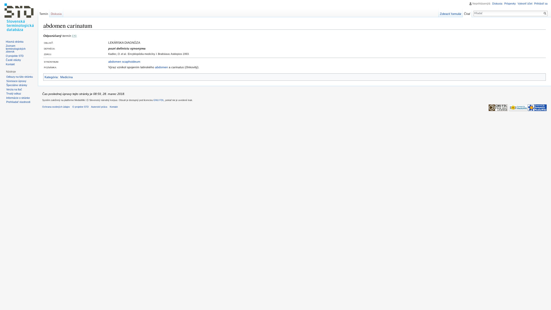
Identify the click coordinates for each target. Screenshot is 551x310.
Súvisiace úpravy (16, 81)
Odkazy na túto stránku (19, 76)
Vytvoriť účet (525, 3)
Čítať (467, 14)
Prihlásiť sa (541, 3)
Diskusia (497, 3)
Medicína (66, 77)
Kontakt (10, 64)
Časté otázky (13, 60)
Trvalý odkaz (13, 93)
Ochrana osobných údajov (56, 106)
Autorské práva (99, 106)
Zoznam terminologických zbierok (16, 48)
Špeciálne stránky (16, 85)
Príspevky (510, 3)
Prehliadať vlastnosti (18, 102)
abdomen (161, 67)
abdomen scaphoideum (124, 61)
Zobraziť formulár (450, 14)
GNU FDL (158, 100)
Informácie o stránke (18, 97)
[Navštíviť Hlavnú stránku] (19, 17)
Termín (43, 14)
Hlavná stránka (14, 41)
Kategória (51, 77)
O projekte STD (15, 55)
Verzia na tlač (14, 89)
